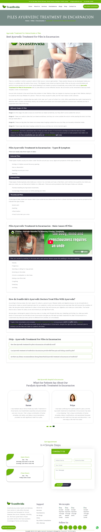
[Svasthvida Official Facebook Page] (4, 1)
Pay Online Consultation (91, 6)
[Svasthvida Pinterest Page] (75, 527)
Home (30, 6)
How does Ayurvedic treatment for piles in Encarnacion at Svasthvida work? (33, 344)
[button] (47, 426)
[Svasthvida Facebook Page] (61, 527)
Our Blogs (39, 515)
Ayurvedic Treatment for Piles (44, 322)
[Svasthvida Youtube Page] (19, 1)
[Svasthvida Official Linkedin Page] (16, 1)
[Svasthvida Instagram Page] (66, 527)
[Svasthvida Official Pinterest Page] (13, 1)
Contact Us (72, 6)
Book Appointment (62, 485)
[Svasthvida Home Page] (11, 6)
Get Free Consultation (8, 527)
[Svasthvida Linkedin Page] (80, 527)
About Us (37, 6)
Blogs (60, 6)
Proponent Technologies (68, 531)
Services (44, 6)
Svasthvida (15, 130)
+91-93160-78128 (88, 1)
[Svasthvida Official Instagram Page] (7, 1)
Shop (65, 6)
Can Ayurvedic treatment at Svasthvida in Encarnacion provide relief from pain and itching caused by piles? (43, 351)
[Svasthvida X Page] (70, 527)
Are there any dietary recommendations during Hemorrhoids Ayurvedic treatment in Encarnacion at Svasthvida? (44, 357)
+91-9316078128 (50, 135)
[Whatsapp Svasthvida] (97, 528)
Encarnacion (40, 20)
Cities (32, 20)
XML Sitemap (40, 523)
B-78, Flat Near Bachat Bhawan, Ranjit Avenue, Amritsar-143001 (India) (48, 1)
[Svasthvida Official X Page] (10, 1)
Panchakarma (53, 6)
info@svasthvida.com (76, 1)
